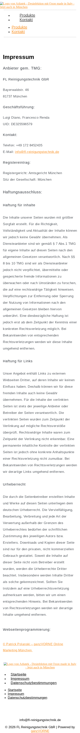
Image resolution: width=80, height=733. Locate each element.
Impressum (20, 679)
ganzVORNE (40, 731)
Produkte (19, 27)
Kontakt (26, 20)
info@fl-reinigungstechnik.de (37, 152)
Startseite (18, 674)
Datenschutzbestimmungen (34, 683)
